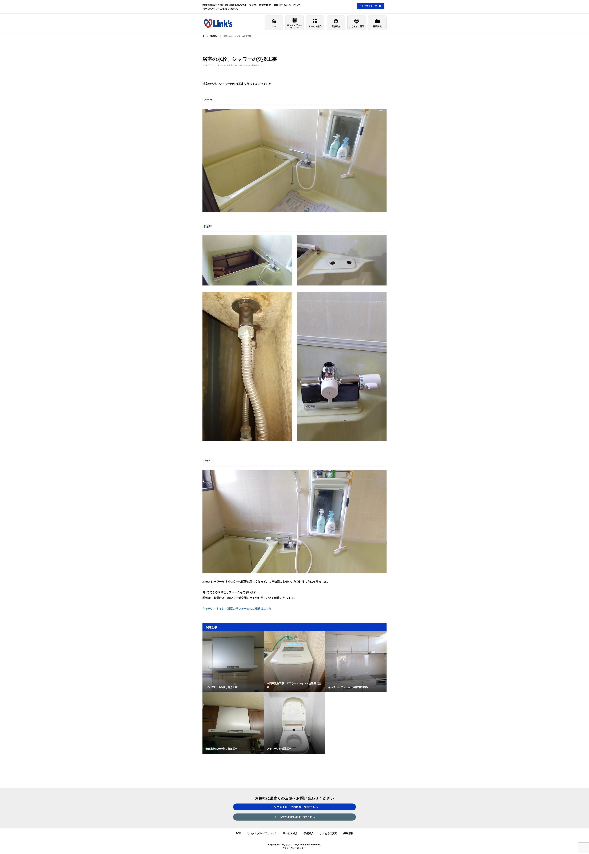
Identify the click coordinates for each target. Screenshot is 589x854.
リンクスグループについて (294, 26)
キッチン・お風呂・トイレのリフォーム (234, 65)
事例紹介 (255, 65)
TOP (274, 26)
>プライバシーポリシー (294, 847)
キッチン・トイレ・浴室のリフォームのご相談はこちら (236, 608)
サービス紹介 (315, 26)
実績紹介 (336, 26)
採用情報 (377, 26)
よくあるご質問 (356, 26)
